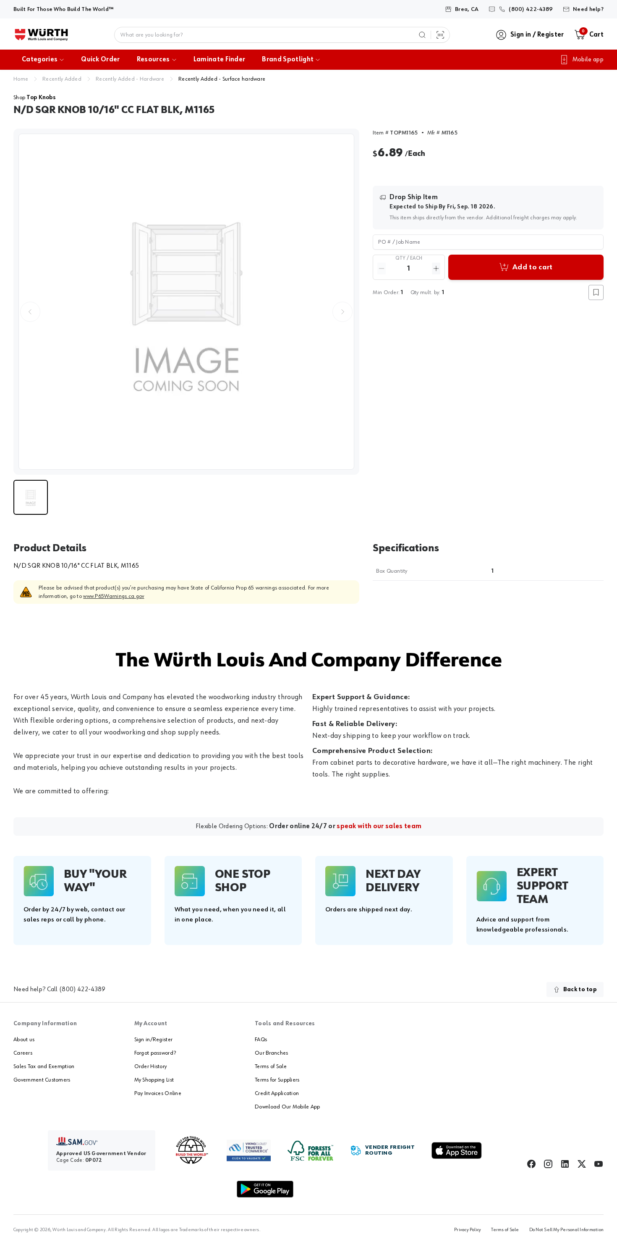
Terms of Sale (271, 1066)
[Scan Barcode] (440, 34)
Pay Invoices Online (157, 1093)
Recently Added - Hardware (130, 79)
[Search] (422, 34)
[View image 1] (186, 301)
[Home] (41, 35)
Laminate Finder (219, 59)
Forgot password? (155, 1053)
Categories (40, 59)
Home (20, 79)
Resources (153, 59)
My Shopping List (154, 1080)
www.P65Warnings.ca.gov (113, 596)
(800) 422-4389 (82, 989)
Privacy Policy (467, 1229)
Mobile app (588, 59)
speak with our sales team (379, 826)
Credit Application (277, 1093)
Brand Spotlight (288, 59)
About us (23, 1039)
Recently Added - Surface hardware (221, 79)
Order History (150, 1066)
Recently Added (61, 79)
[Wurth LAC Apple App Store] (456, 1150)
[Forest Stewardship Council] (310, 1150)
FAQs (261, 1039)
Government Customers (42, 1080)
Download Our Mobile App (287, 1107)
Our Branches (271, 1053)
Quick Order (100, 59)
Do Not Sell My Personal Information (566, 1229)
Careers (22, 1053)
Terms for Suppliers (277, 1080)
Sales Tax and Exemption (43, 1066)
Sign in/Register (153, 1039)
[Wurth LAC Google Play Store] (264, 1189)
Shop (34, 97)
